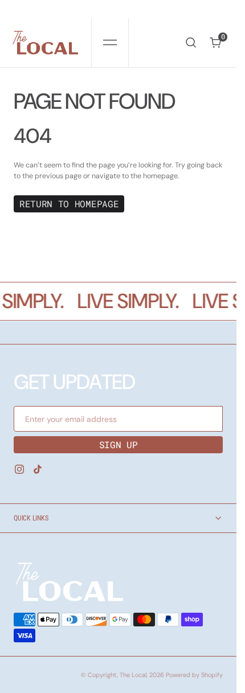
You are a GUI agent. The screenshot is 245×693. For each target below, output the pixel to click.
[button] (110, 42)
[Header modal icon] (110, 43)
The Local (133, 675)
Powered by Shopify (194, 675)
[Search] (191, 42)
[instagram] (19, 469)
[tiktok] (37, 469)
